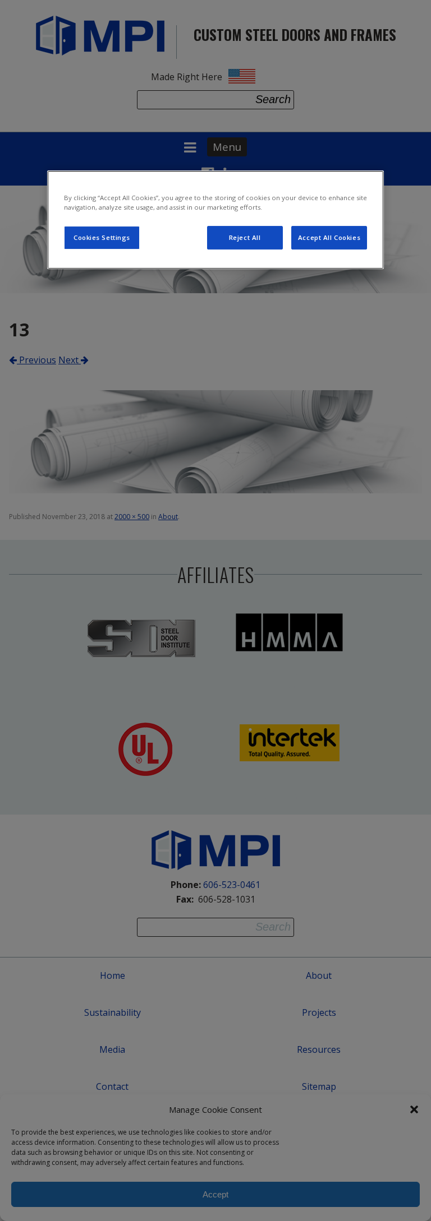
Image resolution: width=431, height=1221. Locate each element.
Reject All (245, 237)
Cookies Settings (102, 237)
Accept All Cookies (329, 237)
